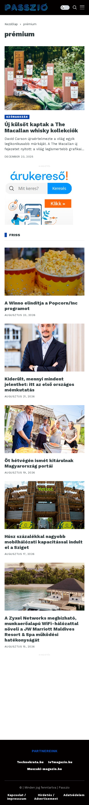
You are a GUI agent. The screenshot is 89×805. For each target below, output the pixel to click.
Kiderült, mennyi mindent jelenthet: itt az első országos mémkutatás (39, 384)
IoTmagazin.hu (60, 762)
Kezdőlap (11, 24)
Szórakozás (17, 116)
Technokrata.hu (30, 762)
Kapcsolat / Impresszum (16, 796)
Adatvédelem (73, 795)
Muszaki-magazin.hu (44, 769)
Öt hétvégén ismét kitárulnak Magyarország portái (39, 463)
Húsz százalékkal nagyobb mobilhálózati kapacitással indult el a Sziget (44, 542)
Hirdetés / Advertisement (46, 796)
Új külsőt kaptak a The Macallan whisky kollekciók (41, 127)
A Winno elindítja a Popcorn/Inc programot (41, 305)
